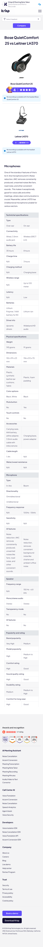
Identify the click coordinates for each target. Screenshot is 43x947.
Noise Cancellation (9, 756)
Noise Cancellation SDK (11, 832)
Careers (5, 857)
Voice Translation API (10, 836)
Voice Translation (8, 796)
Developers (7, 822)
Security (5, 885)
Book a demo (12, 913)
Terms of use (7, 889)
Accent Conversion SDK (11, 840)
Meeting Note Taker (10, 768)
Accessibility (7, 897)
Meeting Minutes (8, 775)
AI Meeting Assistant (11, 750)
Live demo (6, 864)
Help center (7, 868)
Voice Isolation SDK (9, 828)
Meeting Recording (9, 772)
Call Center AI (8, 790)
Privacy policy (7, 893)
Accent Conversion (9, 760)
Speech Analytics (9, 807)
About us (5, 853)
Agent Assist (7, 811)
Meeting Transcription (10, 764)
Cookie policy (7, 901)
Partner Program (8, 872)
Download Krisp (12, 920)
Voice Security (8, 815)
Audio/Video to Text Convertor (10, 781)
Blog (4, 860)
